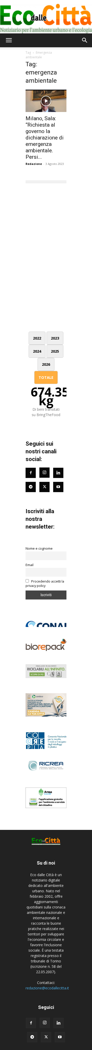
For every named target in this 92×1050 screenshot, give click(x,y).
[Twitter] (44, 487)
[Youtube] (58, 487)
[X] (46, 1037)
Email (29, 565)
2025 (55, 351)
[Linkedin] (58, 473)
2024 (37, 351)
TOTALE (46, 377)
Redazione (34, 164)
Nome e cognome (39, 548)
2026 (46, 364)
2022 (37, 338)
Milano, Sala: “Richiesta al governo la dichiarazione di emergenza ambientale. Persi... (45, 137)
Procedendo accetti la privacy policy (45, 583)
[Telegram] (31, 487)
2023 (55, 338)
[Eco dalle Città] (46, 16)
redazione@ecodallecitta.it (47, 988)
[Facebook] (31, 473)
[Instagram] (44, 472)
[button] (9, 40)
